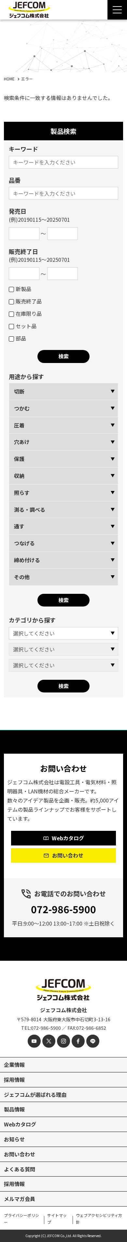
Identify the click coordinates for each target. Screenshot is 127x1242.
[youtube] (34, 1041)
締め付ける (27, 560)
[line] (92, 1041)
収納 (19, 476)
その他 (22, 577)
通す (19, 526)
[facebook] (78, 1041)
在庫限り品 (29, 313)
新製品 (23, 289)
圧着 (19, 425)
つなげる (24, 543)
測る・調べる (29, 509)
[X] (48, 1041)
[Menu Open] (117, 10)
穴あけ (22, 442)
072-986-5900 (63, 909)
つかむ (22, 408)
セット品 (26, 326)
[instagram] (63, 1041)
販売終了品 (29, 301)
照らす (22, 492)
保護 (19, 459)
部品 (21, 338)
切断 (19, 391)
